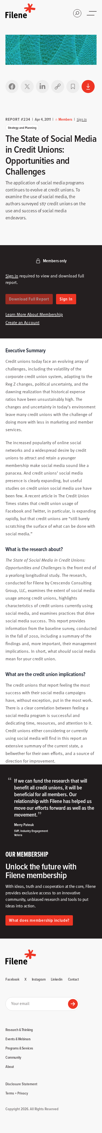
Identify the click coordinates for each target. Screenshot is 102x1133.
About (9, 1066)
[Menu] (92, 13)
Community (13, 1057)
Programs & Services (19, 1048)
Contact (73, 979)
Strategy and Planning (22, 127)
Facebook (12, 979)
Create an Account (22, 322)
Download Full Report (29, 299)
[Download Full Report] (88, 86)
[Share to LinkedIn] (42, 86)
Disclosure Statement (21, 1084)
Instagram (39, 979)
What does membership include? (39, 920)
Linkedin (56, 979)
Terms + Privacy (16, 1093)
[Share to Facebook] (11, 86)
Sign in (11, 276)
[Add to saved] (72, 86)
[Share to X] (27, 86)
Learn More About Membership (34, 314)
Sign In (82, 119)
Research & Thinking (19, 1030)
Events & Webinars (18, 1039)
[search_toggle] (77, 13)
